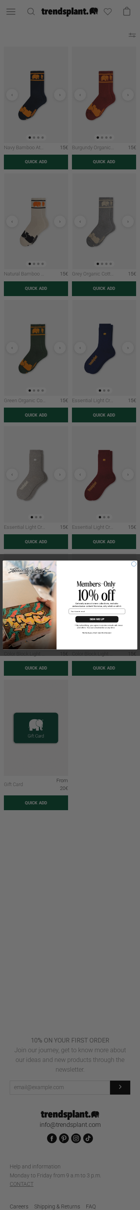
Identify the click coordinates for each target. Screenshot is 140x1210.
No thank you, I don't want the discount (96, 633)
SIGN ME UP (96, 619)
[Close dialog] (133, 563)
